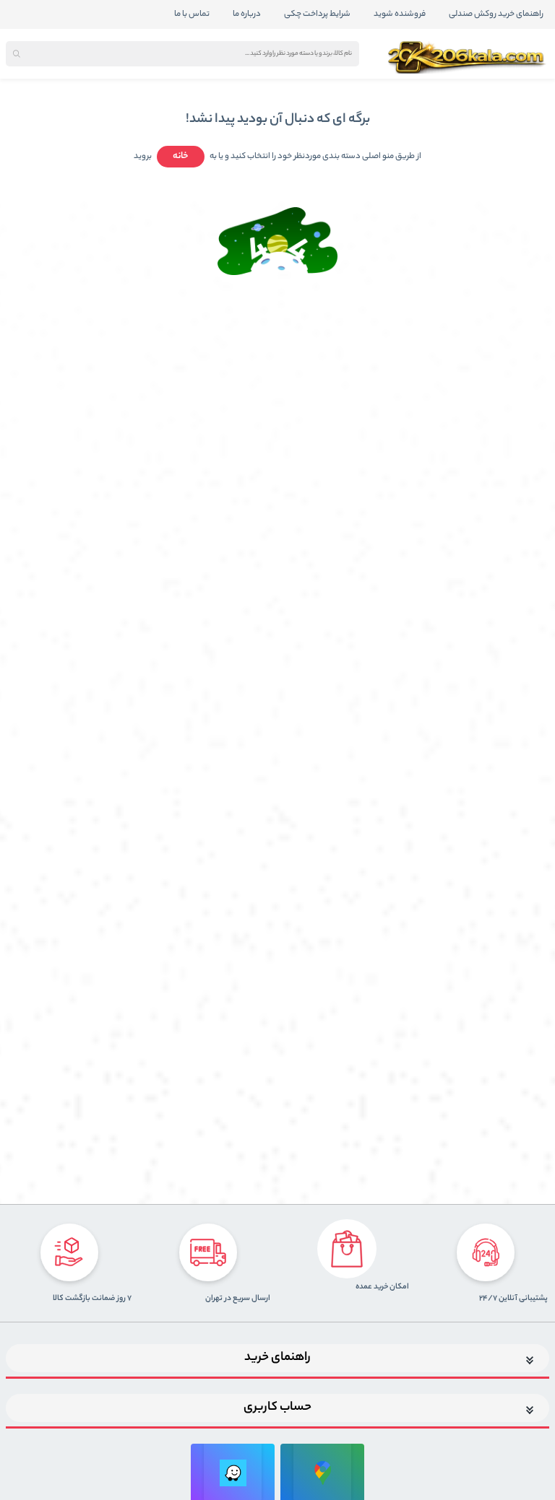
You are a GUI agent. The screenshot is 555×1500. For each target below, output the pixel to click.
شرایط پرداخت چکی (317, 14)
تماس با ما (192, 14)
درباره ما (247, 14)
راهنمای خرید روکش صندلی (496, 14)
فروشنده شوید (400, 14)
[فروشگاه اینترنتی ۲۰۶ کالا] (468, 58)
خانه (181, 156)
